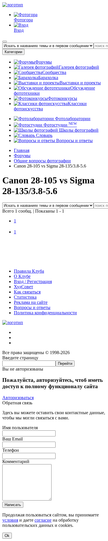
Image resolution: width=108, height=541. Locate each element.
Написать (13, 505)
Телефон (10, 450)
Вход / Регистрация (33, 281)
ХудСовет (23, 286)
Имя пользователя (20, 427)
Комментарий (15, 461)
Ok (7, 535)
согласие (43, 520)
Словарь (43, 135)
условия (10, 520)
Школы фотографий (78, 130)
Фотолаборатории (72, 118)
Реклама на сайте (31, 302)
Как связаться (27, 291)
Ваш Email (12, 438)
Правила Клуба (29, 271)
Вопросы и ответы (74, 140)
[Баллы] (54, 261)
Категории (13, 52)
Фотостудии (59, 124)
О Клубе (22, 276)
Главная (21, 150)
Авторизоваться (18, 397)
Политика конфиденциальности (45, 312)
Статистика (25, 297)
